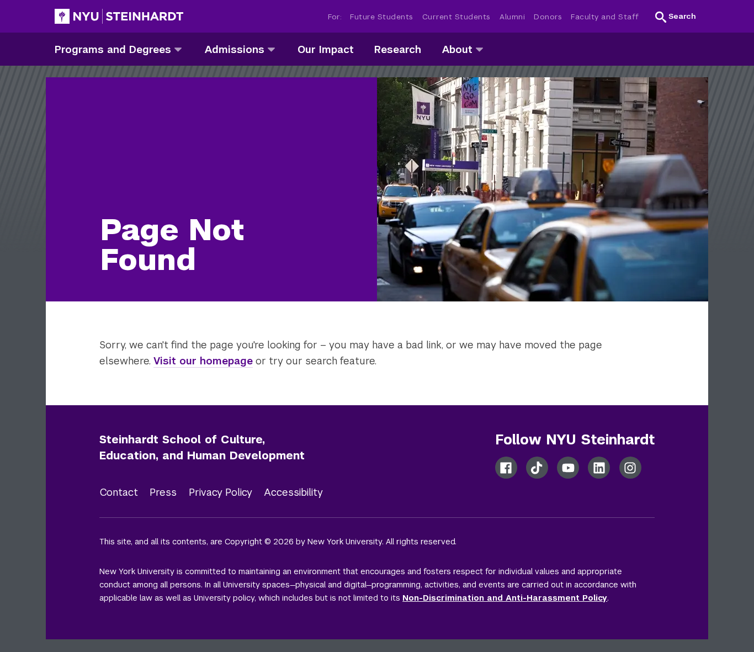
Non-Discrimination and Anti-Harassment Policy (504, 598)
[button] (675, 16)
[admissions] (271, 48)
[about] (479, 48)
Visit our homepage (203, 360)
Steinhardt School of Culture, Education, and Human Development (202, 447)
